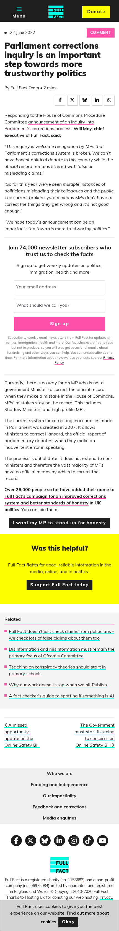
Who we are (60, 774)
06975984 (39, 886)
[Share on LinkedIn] (97, 100)
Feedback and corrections (60, 807)
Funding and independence (60, 785)
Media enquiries (59, 818)
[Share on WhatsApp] (109, 100)
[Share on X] (72, 100)
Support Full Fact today (59, 585)
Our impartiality (59, 796)
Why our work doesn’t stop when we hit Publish (58, 685)
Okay (68, 922)
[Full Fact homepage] (55, 12)
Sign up (59, 324)
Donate (96, 12)
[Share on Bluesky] (84, 100)
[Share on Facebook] (60, 100)
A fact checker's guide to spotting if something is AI (61, 696)
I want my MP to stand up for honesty (59, 523)
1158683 (75, 880)
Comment (100, 33)
